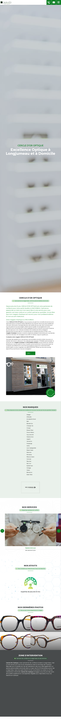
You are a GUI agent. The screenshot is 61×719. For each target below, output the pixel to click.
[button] (58, 2)
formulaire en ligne (32, 345)
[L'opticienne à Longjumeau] (30, 376)
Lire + (28, 353)
